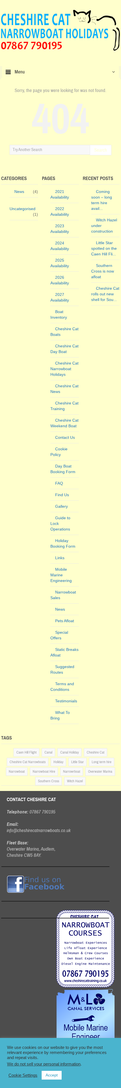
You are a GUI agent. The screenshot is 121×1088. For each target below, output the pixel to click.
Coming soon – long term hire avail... (101, 200)
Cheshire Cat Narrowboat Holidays (64, 369)
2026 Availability (59, 280)
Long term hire (101, 762)
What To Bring (60, 715)
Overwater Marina (100, 771)
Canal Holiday (69, 752)
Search (100, 150)
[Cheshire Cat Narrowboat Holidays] (60, 30)
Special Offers (59, 635)
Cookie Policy (59, 452)
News (19, 191)
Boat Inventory (58, 314)
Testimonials (66, 701)
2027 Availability (59, 297)
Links (59, 558)
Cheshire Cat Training (64, 406)
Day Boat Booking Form (62, 469)
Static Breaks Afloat (64, 652)
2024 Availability (59, 246)
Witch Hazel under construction (104, 225)
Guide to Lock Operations (60, 523)
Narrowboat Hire (44, 771)
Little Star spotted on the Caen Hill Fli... (104, 248)
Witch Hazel (75, 781)
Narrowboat (17, 771)
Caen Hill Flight (26, 752)
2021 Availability (59, 194)
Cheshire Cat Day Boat (64, 349)
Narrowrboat (71, 771)
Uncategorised (22, 208)
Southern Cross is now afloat (102, 271)
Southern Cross (48, 781)
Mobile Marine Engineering (61, 575)
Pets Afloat (64, 621)
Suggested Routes (62, 669)
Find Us (62, 495)
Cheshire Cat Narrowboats (28, 762)
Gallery (61, 506)
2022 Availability (59, 211)
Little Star (77, 762)
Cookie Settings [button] (22, 1075)
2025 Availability (59, 263)
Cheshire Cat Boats (64, 332)
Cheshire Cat (95, 752)
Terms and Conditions (62, 687)
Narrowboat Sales (63, 595)
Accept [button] (52, 1075)
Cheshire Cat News (64, 389)
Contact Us (65, 437)
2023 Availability (59, 229)
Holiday (58, 762)
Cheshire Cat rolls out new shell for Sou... (105, 294)
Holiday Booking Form (62, 543)
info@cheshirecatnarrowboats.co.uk (39, 830)
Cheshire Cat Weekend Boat (64, 423)
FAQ (59, 483)
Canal (48, 752)
